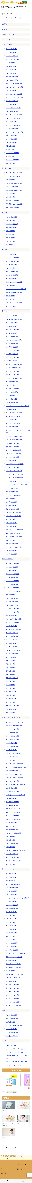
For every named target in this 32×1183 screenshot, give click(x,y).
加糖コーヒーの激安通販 (13, 812)
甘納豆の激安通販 (11, 523)
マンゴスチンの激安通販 (13, 125)
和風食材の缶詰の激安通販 (14, 183)
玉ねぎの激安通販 (11, 692)
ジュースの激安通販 (12, 757)
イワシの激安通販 (11, 919)
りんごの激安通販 (11, 73)
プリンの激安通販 (11, 460)
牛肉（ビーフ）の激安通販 (14, 282)
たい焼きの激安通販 (12, 347)
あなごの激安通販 (11, 877)
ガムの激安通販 (10, 385)
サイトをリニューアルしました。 (16, 1052)
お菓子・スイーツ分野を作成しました (17, 1062)
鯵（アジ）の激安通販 (12, 1002)
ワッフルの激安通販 (12, 488)
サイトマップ (6, 39)
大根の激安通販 (10, 660)
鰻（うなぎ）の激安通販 (13, 1005)
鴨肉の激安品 (10, 299)
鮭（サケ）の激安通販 (12, 991)
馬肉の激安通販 (10, 296)
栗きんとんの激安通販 (12, 509)
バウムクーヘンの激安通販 (14, 436)
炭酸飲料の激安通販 (12, 829)
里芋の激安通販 (10, 702)
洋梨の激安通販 (10, 163)
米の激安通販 (10, 234)
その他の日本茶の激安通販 (14, 725)
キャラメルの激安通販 (12, 388)
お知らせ (5, 29)
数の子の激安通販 (11, 960)
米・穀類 (5, 212)
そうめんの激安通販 (12, 1018)
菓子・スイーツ (7, 311)
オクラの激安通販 (11, 626)
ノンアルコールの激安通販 (14, 774)
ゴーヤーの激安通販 (12, 640)
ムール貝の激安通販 (12, 950)
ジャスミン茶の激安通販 (13, 753)
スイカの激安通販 (11, 90)
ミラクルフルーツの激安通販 (14, 132)
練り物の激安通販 (11, 981)
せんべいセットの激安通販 (14, 340)
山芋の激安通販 (10, 671)
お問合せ (5, 24)
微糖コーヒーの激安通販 (13, 819)
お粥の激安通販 (10, 220)
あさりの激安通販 (11, 874)
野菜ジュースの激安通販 (13, 861)
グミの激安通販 (10, 395)
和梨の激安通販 (10, 146)
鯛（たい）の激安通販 (12, 998)
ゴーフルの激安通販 (12, 402)
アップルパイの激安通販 (13, 368)
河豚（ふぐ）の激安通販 (13, 964)
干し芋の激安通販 (11, 502)
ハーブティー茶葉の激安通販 (14, 777)
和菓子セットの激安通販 (13, 495)
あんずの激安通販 (11, 49)
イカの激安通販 (10, 915)
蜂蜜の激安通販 (10, 540)
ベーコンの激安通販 (12, 271)
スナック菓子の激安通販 (13, 416)
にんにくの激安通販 (12, 601)
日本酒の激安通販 (11, 822)
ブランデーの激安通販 (12, 781)
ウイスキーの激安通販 (12, 729)
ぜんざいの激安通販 (12, 343)
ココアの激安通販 (11, 743)
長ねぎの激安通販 (11, 709)
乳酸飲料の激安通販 (12, 805)
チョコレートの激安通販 (13, 423)
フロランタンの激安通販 (13, 453)
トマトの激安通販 (11, 643)
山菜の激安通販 (10, 674)
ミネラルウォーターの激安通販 (15, 784)
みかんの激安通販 (11, 70)
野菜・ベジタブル (7, 559)
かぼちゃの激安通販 (12, 567)
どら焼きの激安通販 (12, 354)
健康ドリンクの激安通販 (13, 809)
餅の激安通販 (10, 245)
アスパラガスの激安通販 (13, 619)
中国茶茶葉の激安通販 (12, 802)
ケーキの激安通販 (11, 399)
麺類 (3, 1010)
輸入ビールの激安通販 (12, 857)
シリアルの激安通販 (12, 224)
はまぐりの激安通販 (12, 905)
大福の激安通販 (10, 498)
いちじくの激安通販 (12, 56)
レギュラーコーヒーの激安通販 (15, 795)
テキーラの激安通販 (12, 770)
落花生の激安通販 (11, 699)
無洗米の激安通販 (11, 227)
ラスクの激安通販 (11, 481)
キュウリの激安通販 (12, 636)
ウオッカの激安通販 (12, 732)
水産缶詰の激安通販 (12, 186)
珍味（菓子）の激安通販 (13, 516)
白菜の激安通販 (10, 695)
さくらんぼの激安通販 (12, 59)
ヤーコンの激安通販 (12, 653)
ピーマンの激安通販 (12, 647)
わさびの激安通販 (11, 615)
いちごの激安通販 (11, 52)
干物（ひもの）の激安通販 (14, 957)
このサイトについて (8, 34)
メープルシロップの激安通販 (14, 478)
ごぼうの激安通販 (11, 570)
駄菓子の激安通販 (11, 554)
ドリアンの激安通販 (12, 101)
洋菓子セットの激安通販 (13, 512)
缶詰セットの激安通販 (12, 200)
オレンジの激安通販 (12, 80)
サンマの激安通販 (11, 932)
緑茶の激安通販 (10, 847)
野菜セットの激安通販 (12, 705)
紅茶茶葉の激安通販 (12, 843)
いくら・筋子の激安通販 (13, 884)
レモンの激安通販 (11, 142)
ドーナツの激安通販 (12, 426)
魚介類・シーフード (8, 869)
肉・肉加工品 (6, 249)
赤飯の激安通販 (10, 238)
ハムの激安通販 (10, 268)
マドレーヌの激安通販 (12, 467)
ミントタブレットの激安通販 (14, 474)
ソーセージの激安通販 (12, 258)
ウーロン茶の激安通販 (12, 736)
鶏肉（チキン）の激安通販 (14, 303)
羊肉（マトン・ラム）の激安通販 (16, 289)
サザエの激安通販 (11, 929)
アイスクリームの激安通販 (14, 364)
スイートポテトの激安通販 (14, 413)
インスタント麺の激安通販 (14, 1025)
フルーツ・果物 (7, 44)
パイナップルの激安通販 (13, 108)
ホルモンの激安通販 (12, 275)
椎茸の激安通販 (10, 688)
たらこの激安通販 (11, 894)
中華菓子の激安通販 (12, 491)
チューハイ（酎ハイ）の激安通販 (16, 767)
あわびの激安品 (10, 880)
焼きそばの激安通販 (12, 1036)
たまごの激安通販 (11, 254)
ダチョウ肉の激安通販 (12, 261)
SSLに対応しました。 (12, 1045)
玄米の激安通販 (10, 231)
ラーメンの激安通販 (12, 1032)
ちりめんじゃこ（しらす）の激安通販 (17, 898)
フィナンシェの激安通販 (13, 450)
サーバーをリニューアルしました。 (17, 1049)
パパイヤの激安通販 (12, 111)
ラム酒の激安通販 (11, 788)
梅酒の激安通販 (10, 826)
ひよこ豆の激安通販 (12, 605)
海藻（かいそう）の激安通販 (14, 974)
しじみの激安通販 (11, 891)
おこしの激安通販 (11, 322)
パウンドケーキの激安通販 (14, 439)
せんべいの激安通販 (12, 336)
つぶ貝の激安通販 (11, 901)
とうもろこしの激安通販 (13, 591)
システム (5, 1040)
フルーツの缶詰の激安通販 (14, 173)
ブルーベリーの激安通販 (13, 118)
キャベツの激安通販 (12, 633)
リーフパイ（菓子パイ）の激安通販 (17, 485)
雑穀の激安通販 (10, 241)
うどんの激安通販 (11, 1015)
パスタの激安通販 (11, 1029)
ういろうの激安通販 (12, 316)
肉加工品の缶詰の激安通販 (14, 204)
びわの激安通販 (10, 63)
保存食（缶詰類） (7, 168)
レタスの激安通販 (11, 657)
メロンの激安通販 (11, 135)
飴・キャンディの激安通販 (14, 547)
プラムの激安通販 (11, 122)
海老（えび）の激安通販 (13, 967)
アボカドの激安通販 (12, 76)
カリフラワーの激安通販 (13, 629)
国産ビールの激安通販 (12, 816)
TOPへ (24, 1181)
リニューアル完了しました (14, 1065)
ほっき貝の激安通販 (12, 908)
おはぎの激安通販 (11, 326)
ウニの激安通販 (10, 922)
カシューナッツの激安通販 (14, 378)
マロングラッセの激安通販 (14, 471)
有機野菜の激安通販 (12, 678)
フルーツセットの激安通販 (14, 115)
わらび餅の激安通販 (12, 361)
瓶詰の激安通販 (10, 193)
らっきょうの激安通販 (12, 612)
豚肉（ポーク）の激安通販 (14, 292)
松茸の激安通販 (10, 681)
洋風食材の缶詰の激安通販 (14, 190)
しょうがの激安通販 (12, 577)
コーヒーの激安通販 (12, 746)
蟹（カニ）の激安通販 (12, 984)
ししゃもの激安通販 (12, 887)
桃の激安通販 (10, 156)
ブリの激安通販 (10, 939)
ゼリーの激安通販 (11, 420)
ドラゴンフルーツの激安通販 (14, 97)
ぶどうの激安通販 (11, 66)
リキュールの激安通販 (12, 791)
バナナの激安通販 (11, 104)
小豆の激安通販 (10, 667)
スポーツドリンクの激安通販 (14, 764)
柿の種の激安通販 (11, 505)
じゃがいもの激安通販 (12, 581)
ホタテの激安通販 (11, 943)
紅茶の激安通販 (10, 840)
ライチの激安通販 (11, 139)
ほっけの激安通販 (11, 912)
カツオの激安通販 (11, 926)
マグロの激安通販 (11, 946)
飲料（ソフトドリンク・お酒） (11, 717)
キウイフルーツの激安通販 (14, 83)
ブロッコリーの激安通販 (13, 650)
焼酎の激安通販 (10, 836)
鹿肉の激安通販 (10, 306)
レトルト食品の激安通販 (13, 176)
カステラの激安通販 (12, 381)
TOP (14, 1156)
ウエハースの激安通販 (12, 374)
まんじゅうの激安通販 (12, 357)
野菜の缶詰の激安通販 (12, 207)
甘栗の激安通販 (10, 519)
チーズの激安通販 (11, 264)
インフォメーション (11, 1092)
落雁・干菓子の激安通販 (13, 533)
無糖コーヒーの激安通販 (13, 833)
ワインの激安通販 (11, 798)
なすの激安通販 (10, 595)
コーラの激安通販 (11, 750)
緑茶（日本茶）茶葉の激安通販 (15, 850)
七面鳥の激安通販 (11, 278)
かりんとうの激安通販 (12, 329)
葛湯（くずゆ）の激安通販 (14, 537)
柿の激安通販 (10, 149)
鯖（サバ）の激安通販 (12, 995)
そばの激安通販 (10, 1022)
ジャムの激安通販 (11, 409)
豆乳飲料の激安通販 (12, 854)
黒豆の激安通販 (10, 712)
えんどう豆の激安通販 (12, 563)
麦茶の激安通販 (10, 864)
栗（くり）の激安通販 (12, 153)
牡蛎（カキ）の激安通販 (13, 978)
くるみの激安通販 (11, 333)
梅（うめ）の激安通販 (12, 160)
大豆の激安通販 (10, 664)
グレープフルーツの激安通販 (14, 87)
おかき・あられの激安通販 (14, 319)
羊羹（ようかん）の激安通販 (14, 530)
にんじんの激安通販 (12, 598)
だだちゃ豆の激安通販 (12, 588)
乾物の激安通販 (10, 180)
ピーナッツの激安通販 (12, 446)
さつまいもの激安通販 (12, 574)
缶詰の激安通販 (10, 197)
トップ (3, 1164)
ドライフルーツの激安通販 (14, 94)
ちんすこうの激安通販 (12, 350)
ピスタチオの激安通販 (12, 443)
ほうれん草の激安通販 (12, 608)
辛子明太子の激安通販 (12, 988)
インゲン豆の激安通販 (12, 622)
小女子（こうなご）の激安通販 (15, 953)
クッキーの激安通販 (12, 392)
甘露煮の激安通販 (11, 526)
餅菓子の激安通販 (11, 550)
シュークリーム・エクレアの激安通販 (17, 406)
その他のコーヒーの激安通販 (14, 722)
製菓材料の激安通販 (12, 543)
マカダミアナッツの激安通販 (14, 464)
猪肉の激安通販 (10, 285)
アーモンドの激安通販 (12, 371)
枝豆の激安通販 (10, 685)
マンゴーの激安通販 (12, 128)
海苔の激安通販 (10, 971)
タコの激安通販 (10, 936)
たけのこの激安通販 (12, 584)
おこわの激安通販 (11, 217)
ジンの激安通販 (10, 760)
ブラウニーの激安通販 (12, 457)
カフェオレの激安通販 (12, 739)
